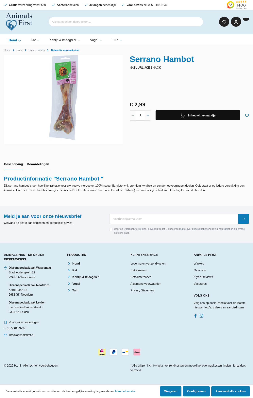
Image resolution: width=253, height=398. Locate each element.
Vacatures (200, 283)
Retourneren (138, 270)
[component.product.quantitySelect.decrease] (133, 115)
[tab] (13, 164)
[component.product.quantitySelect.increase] (148, 115)
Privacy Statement (142, 290)
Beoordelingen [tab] (38, 164)
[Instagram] (202, 315)
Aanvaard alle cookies (230, 391)
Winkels (199, 263)
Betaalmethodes (140, 277)
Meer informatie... (126, 391)
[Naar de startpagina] (19, 21)
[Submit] (243, 219)
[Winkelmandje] (246, 19)
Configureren (196, 391)
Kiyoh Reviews (203, 277)
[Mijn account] (236, 22)
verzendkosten (174, 365)
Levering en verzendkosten (147, 263)
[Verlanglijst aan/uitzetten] (247, 115)
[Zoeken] (197, 21)
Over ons (200, 270)
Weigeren (170, 391)
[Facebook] (196, 315)
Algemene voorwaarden (145, 283)
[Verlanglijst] (224, 22)
